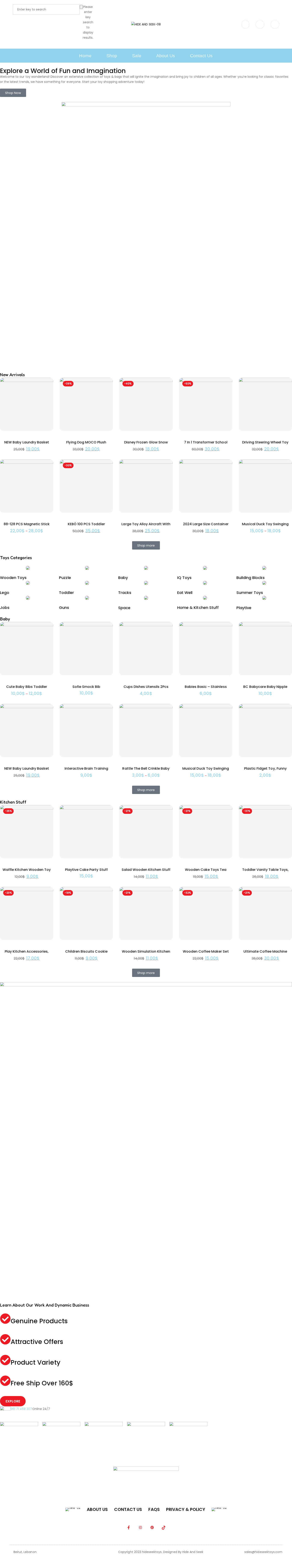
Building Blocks (250, 577)
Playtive (243, 607)
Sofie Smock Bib (86, 686)
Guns (64, 607)
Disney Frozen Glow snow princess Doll (146, 445)
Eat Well (184, 592)
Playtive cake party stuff (86, 869)
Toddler (66, 592)
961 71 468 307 (21, 1409)
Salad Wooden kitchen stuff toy (146, 872)
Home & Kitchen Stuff (198, 607)
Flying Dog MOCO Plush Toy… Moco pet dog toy (86, 445)
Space (124, 607)
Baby (123, 577)
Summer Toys (249, 592)
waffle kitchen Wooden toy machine (27, 872)
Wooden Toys (13, 577)
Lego (4, 592)
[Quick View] (47, 392)
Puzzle (65, 577)
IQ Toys (184, 577)
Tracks (124, 592)
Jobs (4, 607)
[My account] (260, 24)
